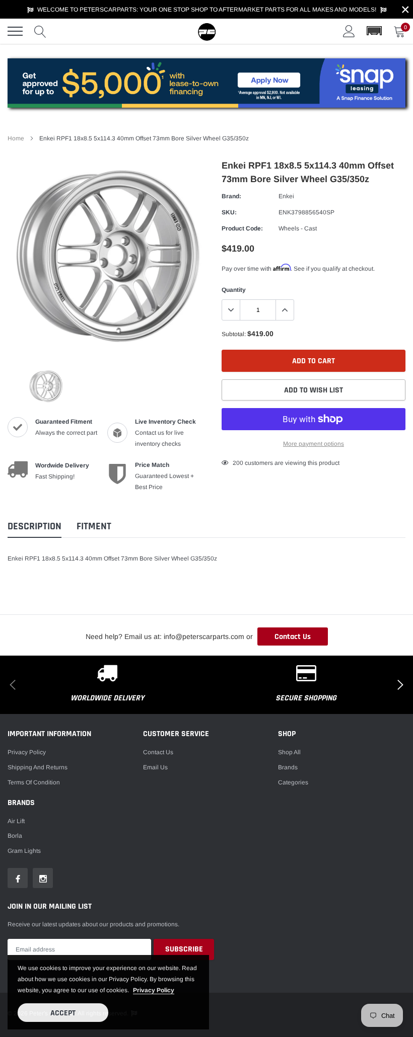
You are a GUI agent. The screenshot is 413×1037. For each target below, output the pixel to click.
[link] (46, 386)
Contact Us (292, 636)
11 (236, 462)
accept (63, 1013)
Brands (288, 767)
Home (16, 138)
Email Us (155, 767)
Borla (15, 835)
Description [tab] (34, 526)
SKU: (229, 212)
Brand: (231, 196)
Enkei (286, 196)
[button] (374, 31)
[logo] (206, 31)
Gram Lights (24, 850)
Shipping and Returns (37, 767)
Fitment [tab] (94, 526)
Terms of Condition (34, 782)
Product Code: (242, 228)
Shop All (289, 752)
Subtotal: (234, 334)
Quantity (234, 289)
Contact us (158, 752)
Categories (293, 782)
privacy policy (153, 990)
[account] (349, 31)
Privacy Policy (27, 752)
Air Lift (16, 821)
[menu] (15, 31)
